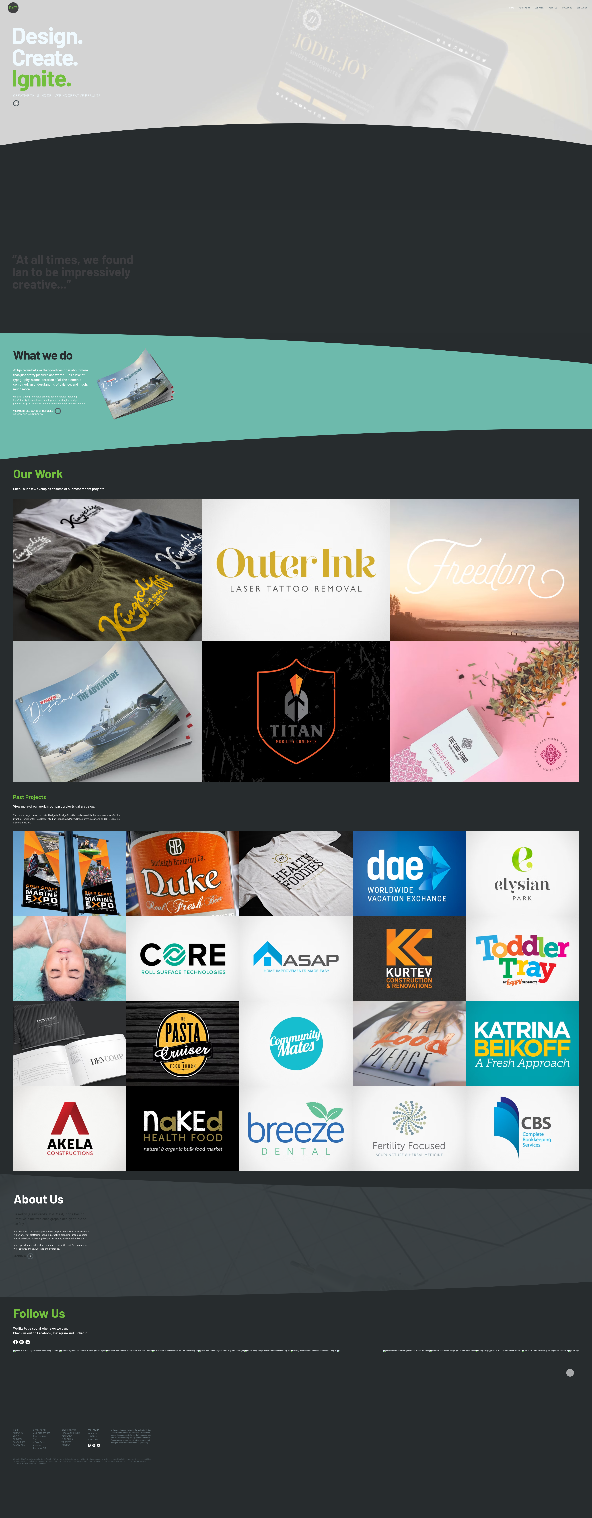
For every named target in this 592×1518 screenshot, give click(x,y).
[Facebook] (15, 1342)
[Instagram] (21, 1342)
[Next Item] (570, 1373)
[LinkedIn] (27, 1342)
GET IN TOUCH (39, 1430)
